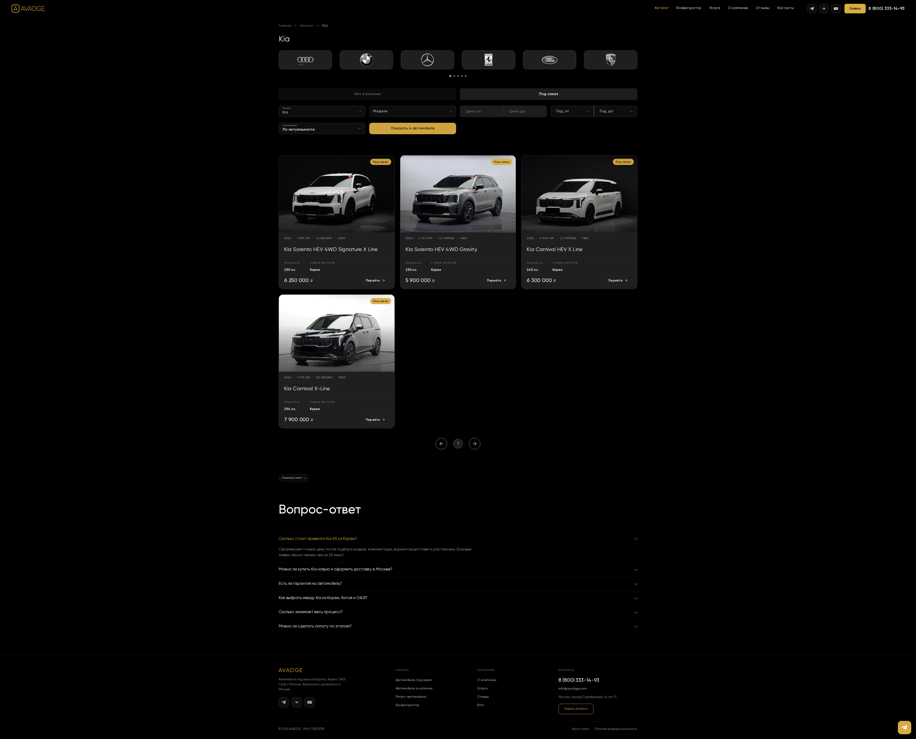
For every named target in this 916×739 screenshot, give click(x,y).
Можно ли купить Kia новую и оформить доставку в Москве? (335, 569)
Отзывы (763, 8)
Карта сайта (580, 729)
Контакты (785, 8)
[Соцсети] (904, 727)
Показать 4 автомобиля (413, 128)
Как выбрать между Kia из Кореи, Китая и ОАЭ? (323, 598)
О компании (738, 8)
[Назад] (441, 443)
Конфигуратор (689, 8)
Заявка (855, 8)
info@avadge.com (572, 688)
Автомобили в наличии (414, 688)
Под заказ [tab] (548, 94)
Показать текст (292, 478)
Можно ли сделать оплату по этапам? (315, 626)
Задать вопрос (576, 708)
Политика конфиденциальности (615, 729)
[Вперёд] (474, 443)
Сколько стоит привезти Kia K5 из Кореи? (318, 539)
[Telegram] (812, 8)
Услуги (714, 8)
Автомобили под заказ (413, 680)
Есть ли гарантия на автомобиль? (310, 584)
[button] (661, 8)
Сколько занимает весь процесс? (311, 612)
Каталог (662, 8)
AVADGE (291, 670)
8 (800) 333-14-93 (887, 8)
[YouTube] (836, 8)
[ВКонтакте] (824, 8)
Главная (285, 25)
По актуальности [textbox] (299, 130)
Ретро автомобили (411, 696)
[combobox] (322, 111)
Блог (480, 705)
